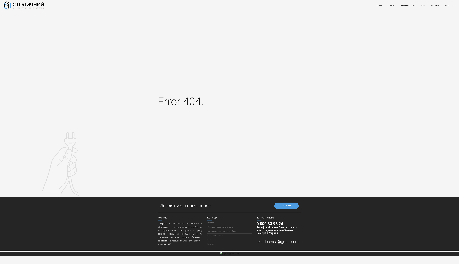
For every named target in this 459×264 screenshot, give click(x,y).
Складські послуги (407, 5)
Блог (423, 5)
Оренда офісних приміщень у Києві (222, 231)
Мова (447, 5)
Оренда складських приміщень (220, 227)
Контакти (435, 5)
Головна (378, 5)
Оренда (391, 5)
